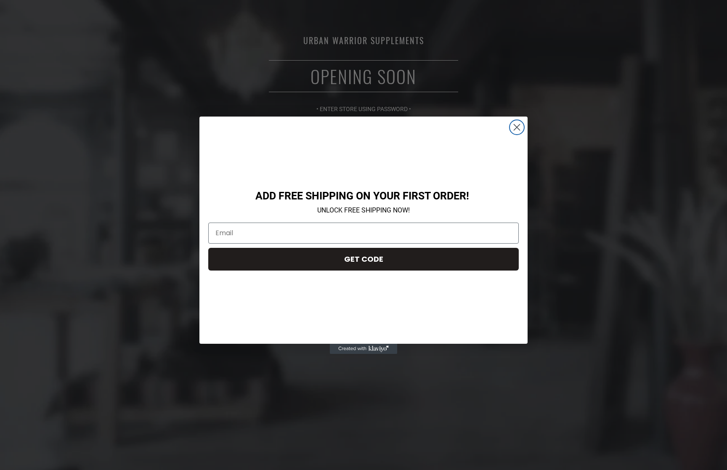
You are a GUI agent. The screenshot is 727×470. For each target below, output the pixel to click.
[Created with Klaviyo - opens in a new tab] (363, 349)
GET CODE (363, 259)
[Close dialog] (516, 127)
